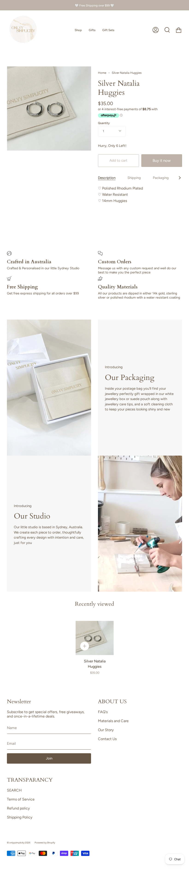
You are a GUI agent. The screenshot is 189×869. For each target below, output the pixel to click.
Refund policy (18, 808)
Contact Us (107, 739)
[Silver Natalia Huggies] (95, 638)
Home (102, 72)
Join (49, 758)
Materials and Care (113, 721)
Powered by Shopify (45, 842)
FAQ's (103, 712)
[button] (78, 30)
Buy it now (162, 160)
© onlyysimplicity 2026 (18, 842)
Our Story (106, 730)
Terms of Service (21, 799)
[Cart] (178, 30)
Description (106, 178)
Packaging (161, 178)
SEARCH (14, 790)
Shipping (134, 178)
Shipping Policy (19, 817)
